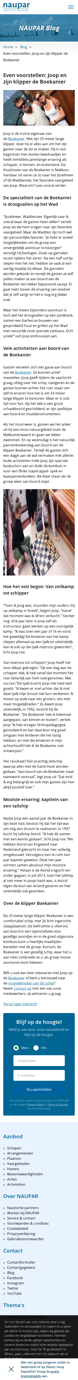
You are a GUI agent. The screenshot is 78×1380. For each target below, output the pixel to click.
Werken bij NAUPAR (23, 1213)
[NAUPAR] (16, 7)
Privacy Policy (35, 1104)
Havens (13, 1168)
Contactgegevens (21, 1267)
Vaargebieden (18, 1163)
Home (8, 47)
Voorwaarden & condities (28, 1223)
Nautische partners (23, 1207)
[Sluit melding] (11, 1369)
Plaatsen (14, 1158)
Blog (23, 47)
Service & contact (21, 1218)
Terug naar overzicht (20, 1004)
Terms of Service (57, 1104)
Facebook (15, 1277)
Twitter (13, 1288)
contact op (22, 988)
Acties (12, 1179)
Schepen (14, 1148)
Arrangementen (20, 1153)
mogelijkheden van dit (26, 983)
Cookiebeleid (17, 1228)
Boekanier (16, 138)
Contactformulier (21, 1262)
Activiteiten (16, 1184)
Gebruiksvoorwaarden (25, 1239)
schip (49, 983)
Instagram (15, 1283)
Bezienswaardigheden (25, 1174)
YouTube (14, 1293)
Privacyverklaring (21, 1233)
